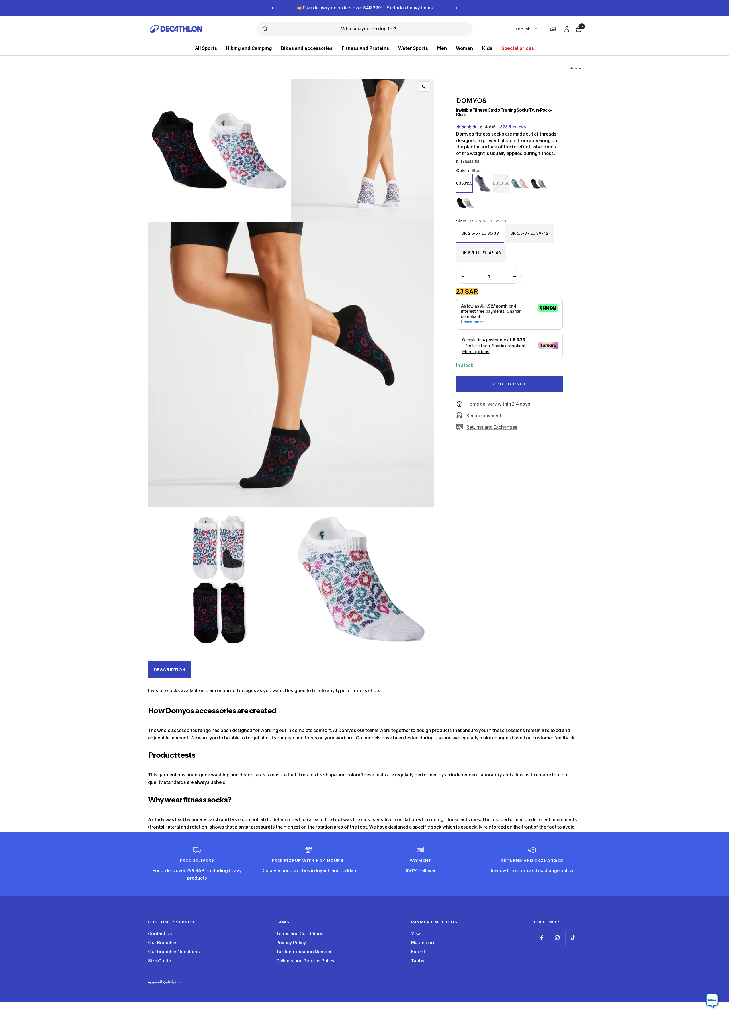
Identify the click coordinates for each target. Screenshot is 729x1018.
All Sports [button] (206, 48)
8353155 (464, 182)
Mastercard (423, 942)
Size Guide (159, 961)
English (523, 28)
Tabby (418, 961)
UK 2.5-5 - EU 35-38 (480, 236)
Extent (418, 951)
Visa (416, 933)
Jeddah (348, 870)
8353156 (501, 182)
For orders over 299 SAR (179, 870)
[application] (712, 1001)
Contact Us (160, 933)
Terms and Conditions (299, 933)
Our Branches (163, 942)
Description (169, 669)
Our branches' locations (174, 951)
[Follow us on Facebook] (542, 938)
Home (575, 68)
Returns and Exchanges (491, 427)
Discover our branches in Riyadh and (301, 870)
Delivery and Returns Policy (305, 961)
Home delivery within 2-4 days (498, 404)
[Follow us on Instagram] (557, 938)
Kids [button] (487, 48)
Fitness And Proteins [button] (365, 48)
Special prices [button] (517, 48)
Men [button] (442, 48)
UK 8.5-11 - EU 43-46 (481, 256)
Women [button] (464, 48)
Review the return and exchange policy (532, 870)
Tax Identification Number (304, 951)
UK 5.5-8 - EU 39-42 (529, 236)
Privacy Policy (291, 942)
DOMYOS (471, 100)
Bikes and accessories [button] (307, 48)
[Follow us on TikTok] (573, 938)
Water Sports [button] (413, 48)
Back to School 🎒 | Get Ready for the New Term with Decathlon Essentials (364, 8)
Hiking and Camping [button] (249, 48)
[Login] (565, 28)
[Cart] (578, 28)
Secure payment (483, 415)
